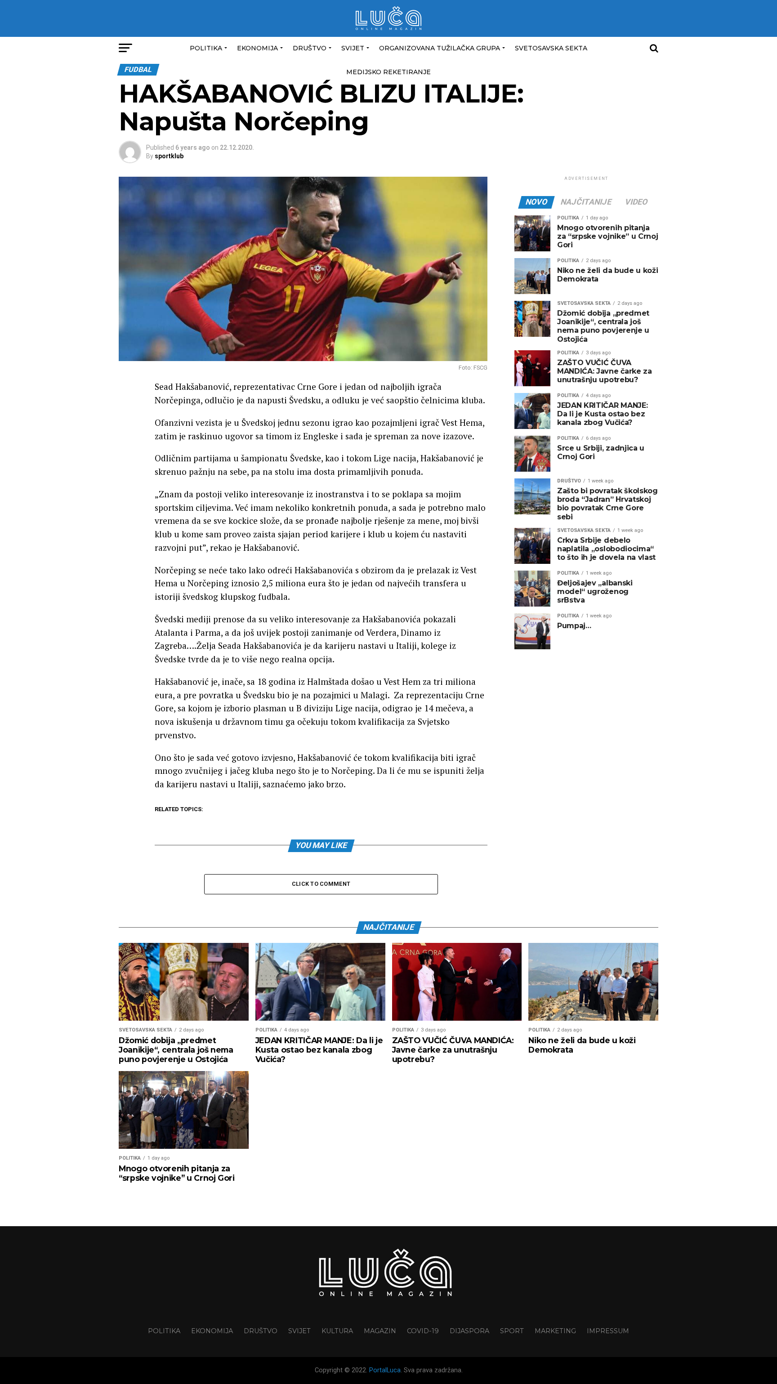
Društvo (309, 48)
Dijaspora (469, 1331)
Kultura (337, 1331)
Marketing (555, 1331)
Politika (206, 48)
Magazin (380, 1331)
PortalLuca (385, 1370)
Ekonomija (257, 48)
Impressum (608, 1331)
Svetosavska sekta (551, 48)
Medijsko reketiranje (388, 72)
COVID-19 (423, 1331)
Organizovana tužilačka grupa (439, 48)
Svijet (352, 48)
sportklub (169, 156)
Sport (512, 1331)
